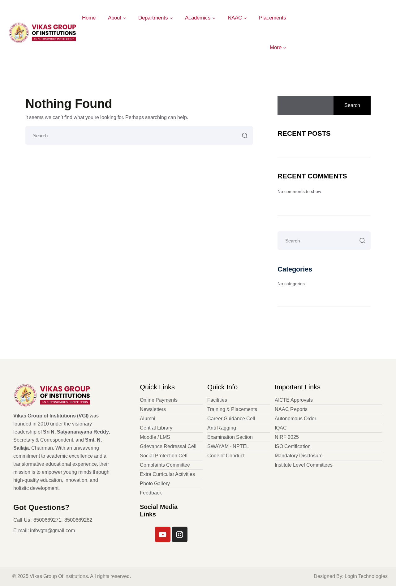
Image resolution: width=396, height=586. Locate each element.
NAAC (235, 18)
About (114, 18)
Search (352, 105)
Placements (272, 18)
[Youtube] (162, 534)
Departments (153, 18)
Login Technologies (366, 576)
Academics (198, 18)
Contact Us (369, 32)
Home (89, 18)
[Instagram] (179, 534)
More (276, 47)
